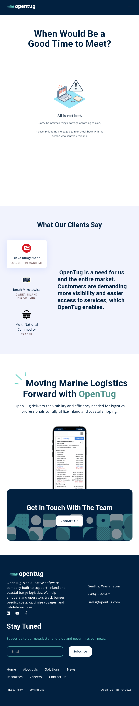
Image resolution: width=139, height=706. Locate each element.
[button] (130, 6)
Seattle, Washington (104, 586)
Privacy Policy (15, 689)
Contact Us (69, 521)
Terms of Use (36, 689)
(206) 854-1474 (99, 594)
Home (11, 669)
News (71, 669)
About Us (30, 669)
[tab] (27, 254)
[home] (21, 6)
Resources (15, 677)
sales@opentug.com (104, 602)
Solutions (52, 669)
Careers (36, 677)
